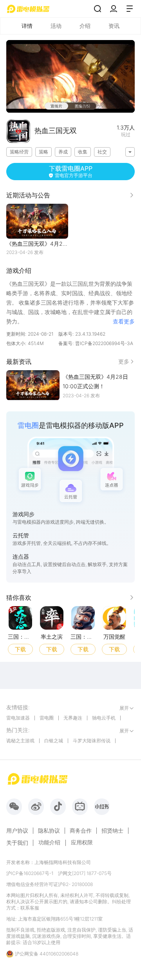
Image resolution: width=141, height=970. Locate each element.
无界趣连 (72, 718)
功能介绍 (49, 842)
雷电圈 (47, 718)
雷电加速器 (18, 718)
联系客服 (29, 908)
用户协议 (17, 831)
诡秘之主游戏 (20, 740)
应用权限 (82, 842)
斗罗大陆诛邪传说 (91, 740)
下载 (20, 648)
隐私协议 (49, 831)
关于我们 (17, 843)
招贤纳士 (112, 831)
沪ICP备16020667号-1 (29, 873)
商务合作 (81, 831)
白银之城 (53, 740)
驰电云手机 (104, 718)
